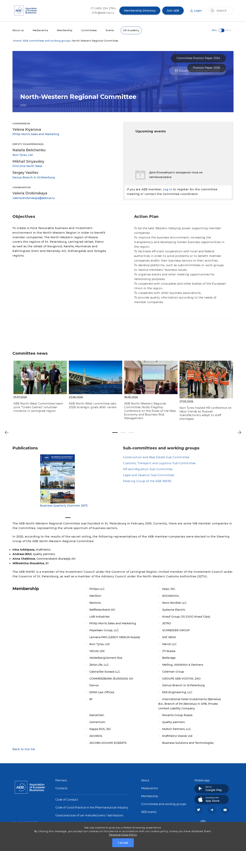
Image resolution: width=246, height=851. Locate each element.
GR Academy (131, 30)
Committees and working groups (163, 804)
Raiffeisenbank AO (102, 609)
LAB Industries (99, 616)
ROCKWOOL (170, 596)
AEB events (148, 812)
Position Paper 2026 (206, 67)
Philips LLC (97, 589)
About (145, 780)
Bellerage (169, 658)
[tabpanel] (40, 387)
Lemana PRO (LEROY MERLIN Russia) (114, 637)
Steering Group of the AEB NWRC (147, 481)
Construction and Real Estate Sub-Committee (156, 457)
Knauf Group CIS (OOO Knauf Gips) (186, 616)
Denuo (94, 685)
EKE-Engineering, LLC (177, 692)
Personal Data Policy (123, 834)
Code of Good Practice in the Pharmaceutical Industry (91, 807)
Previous (7, 432)
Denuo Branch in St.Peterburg (33, 177)
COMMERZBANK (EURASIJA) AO (111, 678)
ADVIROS (95, 736)
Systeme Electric (173, 609)
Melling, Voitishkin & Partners (182, 664)
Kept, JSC (168, 589)
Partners (61, 780)
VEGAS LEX (97, 651)
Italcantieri (96, 715)
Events (110, 30)
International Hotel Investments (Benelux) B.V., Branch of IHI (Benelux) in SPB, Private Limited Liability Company (189, 703)
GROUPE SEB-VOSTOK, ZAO (181, 678)
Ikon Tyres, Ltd (22, 155)
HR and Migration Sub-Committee (148, 469)
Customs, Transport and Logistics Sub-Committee (159, 463)
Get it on (213, 789)
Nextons (95, 602)
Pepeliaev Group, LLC (104, 630)
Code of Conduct (66, 799)
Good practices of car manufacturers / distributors (89, 815)
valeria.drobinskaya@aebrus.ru (33, 198)
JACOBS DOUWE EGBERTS (108, 743)
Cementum (97, 722)
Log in (167, 189)
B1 (90, 699)
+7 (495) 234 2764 (103, 8)
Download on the (212, 800)
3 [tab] (131, 432)
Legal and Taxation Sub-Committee (148, 475)
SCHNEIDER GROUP (176, 630)
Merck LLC (169, 644)
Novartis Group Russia (177, 715)
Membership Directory (140, 10)
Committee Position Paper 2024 (198, 58)
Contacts (61, 788)
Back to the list (23, 749)
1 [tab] (115, 432)
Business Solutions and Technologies (188, 743)
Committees (89, 30)
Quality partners (173, 722)
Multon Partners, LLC (176, 729)
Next (239, 432)
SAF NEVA (169, 637)
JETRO (166, 623)
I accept (123, 842)
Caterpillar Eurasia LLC (104, 671)
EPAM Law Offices (101, 692)
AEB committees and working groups (46, 40)
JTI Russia (168, 651)
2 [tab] (123, 432)
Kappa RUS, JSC (100, 729)
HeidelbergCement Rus (105, 658)
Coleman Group (173, 671)
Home (17, 40)
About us (18, 30)
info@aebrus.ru (103, 12)
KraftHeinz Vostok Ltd (177, 736)
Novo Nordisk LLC (174, 602)
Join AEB (173, 10)
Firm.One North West (27, 166)
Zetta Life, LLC (99, 664)
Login (198, 10)
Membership (64, 30)
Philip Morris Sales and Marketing (35, 134)
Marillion (95, 596)
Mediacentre (40, 30)
